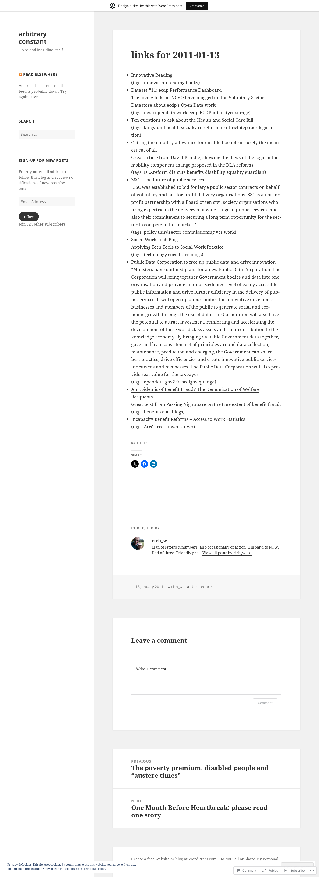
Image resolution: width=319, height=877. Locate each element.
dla (172, 172)
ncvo (149, 112)
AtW (148, 427)
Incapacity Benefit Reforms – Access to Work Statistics (188, 419)
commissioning (199, 232)
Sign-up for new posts (43, 160)
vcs (219, 232)
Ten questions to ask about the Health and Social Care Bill (192, 120)
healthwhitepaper (239, 127)
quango (207, 382)
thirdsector (169, 232)
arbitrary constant (33, 37)
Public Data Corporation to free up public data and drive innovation (203, 262)
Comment (265, 703)
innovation (155, 83)
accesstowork (168, 427)
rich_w (177, 586)
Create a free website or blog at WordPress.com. (174, 859)
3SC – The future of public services (167, 180)
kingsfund (154, 127)
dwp (188, 427)
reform (210, 127)
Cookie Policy (97, 869)
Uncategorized (204, 586)
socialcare (191, 127)
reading (176, 83)
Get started (197, 5)
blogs (196, 254)
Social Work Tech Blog (154, 240)
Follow (29, 217)
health (173, 127)
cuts (181, 172)
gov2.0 (172, 382)
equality (235, 172)
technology (155, 254)
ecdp (193, 112)
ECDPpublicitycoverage (224, 112)
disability (215, 172)
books (192, 83)
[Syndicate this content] (20, 74)
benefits (195, 172)
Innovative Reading (151, 75)
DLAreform (156, 172)
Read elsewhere (40, 74)
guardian (254, 172)
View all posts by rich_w (224, 552)
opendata (165, 112)
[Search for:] (47, 134)
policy (150, 232)
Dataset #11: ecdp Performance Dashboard (176, 90)
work (181, 112)
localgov (189, 382)
